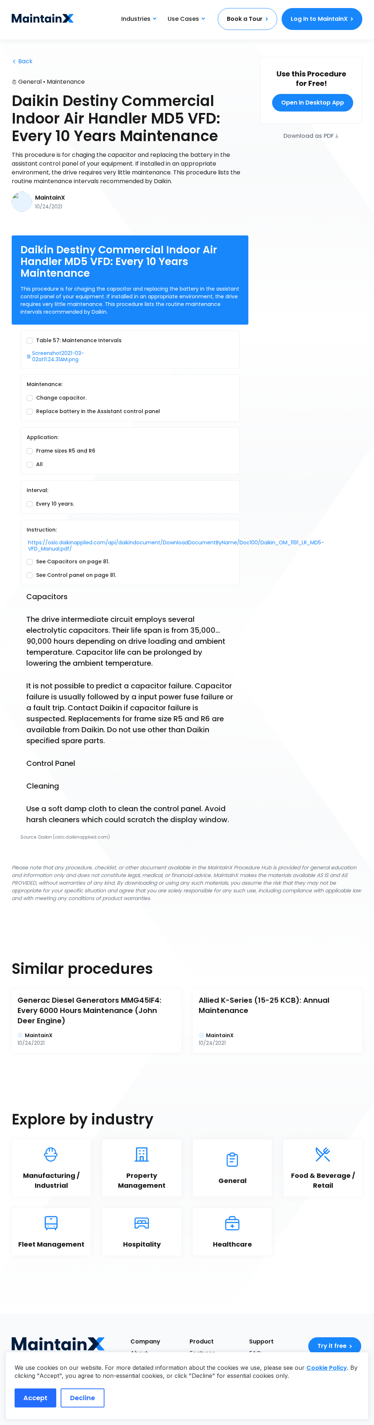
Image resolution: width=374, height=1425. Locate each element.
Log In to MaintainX (319, 19)
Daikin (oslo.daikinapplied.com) (74, 837)
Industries (135, 19)
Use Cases (183, 19)
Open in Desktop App (312, 102)
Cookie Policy (326, 1368)
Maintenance (66, 81)
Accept (35, 1397)
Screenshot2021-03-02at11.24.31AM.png (58, 356)
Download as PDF (308, 135)
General (30, 81)
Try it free (332, 1346)
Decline (82, 1397)
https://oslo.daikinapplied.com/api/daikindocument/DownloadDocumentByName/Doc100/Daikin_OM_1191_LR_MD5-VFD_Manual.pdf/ (76, 546)
